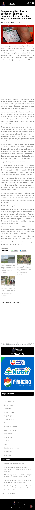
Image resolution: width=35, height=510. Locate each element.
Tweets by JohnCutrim (8, 493)
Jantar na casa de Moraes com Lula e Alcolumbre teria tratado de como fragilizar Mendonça (17, 469)
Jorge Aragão (8, 416)
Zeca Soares (8, 433)
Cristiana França (9, 412)
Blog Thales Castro (10, 430)
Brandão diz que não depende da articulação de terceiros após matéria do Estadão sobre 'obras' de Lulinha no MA (19, 488)
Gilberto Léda (8, 405)
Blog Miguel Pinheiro (10, 426)
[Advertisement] (17, 79)
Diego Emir (7, 408)
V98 (5, 444)
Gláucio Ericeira (9, 401)
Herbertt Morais (9, 441)
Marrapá (6, 398)
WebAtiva (21, 507)
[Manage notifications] (31, 506)
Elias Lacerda (8, 451)
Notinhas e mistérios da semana (14, 464)
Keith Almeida (8, 437)
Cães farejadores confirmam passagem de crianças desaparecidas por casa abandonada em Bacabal (24, 267)
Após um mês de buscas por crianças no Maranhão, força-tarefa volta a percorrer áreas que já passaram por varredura (8, 288)
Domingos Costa (9, 419)
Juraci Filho (7, 455)
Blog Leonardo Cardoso (11, 448)
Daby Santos (8, 423)
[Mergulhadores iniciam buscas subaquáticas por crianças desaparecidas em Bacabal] (8, 259)
